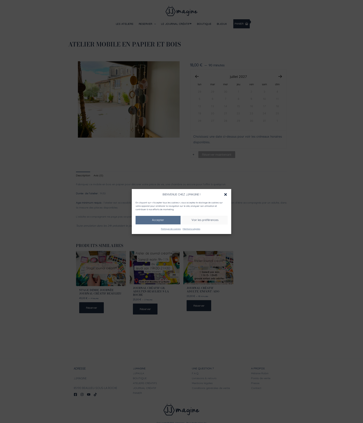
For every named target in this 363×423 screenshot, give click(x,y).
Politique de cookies (171, 228)
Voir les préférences (205, 220)
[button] (225, 194)
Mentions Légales (191, 228)
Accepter (158, 220)
